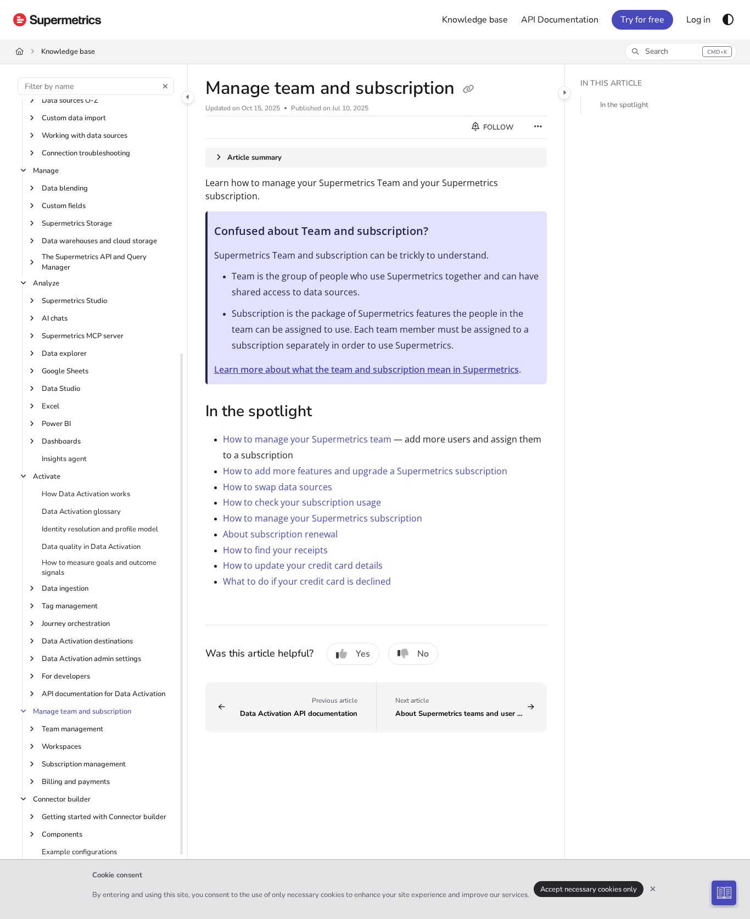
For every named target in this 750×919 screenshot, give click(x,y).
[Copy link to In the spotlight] (329, 412)
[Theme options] (728, 20)
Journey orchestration (76, 624)
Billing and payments (76, 782)
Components (62, 834)
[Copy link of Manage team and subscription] (468, 89)
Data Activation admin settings (91, 659)
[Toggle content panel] (564, 92)
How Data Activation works (86, 494)
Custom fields (64, 206)
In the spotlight (624, 105)
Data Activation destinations (87, 641)
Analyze (46, 283)
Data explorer (64, 353)
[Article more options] (538, 127)
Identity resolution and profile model (100, 529)
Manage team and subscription (82, 711)
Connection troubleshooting (86, 153)
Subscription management (84, 764)
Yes (363, 654)
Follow (497, 127)
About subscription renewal (280, 534)
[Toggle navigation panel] (187, 97)
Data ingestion (65, 588)
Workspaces (61, 747)
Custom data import (74, 118)
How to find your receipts (275, 550)
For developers (66, 676)
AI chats (55, 318)
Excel (50, 406)
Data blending (65, 188)
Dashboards (61, 441)
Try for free (642, 20)
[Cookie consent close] (652, 889)
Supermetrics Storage (77, 223)
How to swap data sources (277, 487)
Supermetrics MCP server (83, 336)
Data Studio (61, 389)
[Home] (57, 19)
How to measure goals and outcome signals (99, 568)
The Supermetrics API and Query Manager (94, 262)
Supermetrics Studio (74, 301)
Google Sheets (65, 371)
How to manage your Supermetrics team (307, 439)
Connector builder (62, 799)
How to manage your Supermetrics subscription (322, 518)
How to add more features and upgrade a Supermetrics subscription (365, 471)
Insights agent (64, 459)
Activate (46, 476)
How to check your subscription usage (302, 502)
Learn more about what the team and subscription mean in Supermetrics (366, 369)
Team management (72, 729)
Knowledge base (68, 52)
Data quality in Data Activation (91, 547)
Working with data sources (84, 136)
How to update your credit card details (303, 565)
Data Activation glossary (81, 512)
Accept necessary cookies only (588, 889)
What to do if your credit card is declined (307, 581)
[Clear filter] (165, 86)
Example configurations (79, 852)
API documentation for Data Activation (103, 694)
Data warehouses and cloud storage (99, 241)
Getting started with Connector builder (104, 817)
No (423, 654)
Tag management (70, 606)
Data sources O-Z (70, 100)
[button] (681, 51)
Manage (46, 171)
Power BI (56, 424)
